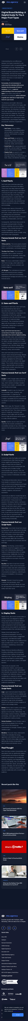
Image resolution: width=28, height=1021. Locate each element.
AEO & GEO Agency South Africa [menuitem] (9, 972)
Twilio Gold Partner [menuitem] (6, 957)
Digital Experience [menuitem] (6, 948)
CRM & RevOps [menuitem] (5, 945)
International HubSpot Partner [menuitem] (9, 963)
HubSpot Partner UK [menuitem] (6, 969)
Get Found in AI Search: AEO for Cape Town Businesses (12, 809)
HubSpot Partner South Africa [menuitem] (9, 966)
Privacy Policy (16, 1011)
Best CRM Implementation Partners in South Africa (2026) (13, 834)
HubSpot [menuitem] (3, 940)
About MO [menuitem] (4, 937)
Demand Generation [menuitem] (6, 942)
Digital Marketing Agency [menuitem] (7, 954)
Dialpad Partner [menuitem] (5, 960)
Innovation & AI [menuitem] (5, 951)
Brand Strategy (7, 8)
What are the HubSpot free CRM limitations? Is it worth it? (12, 884)
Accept (18, 1014)
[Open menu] (24, 2)
